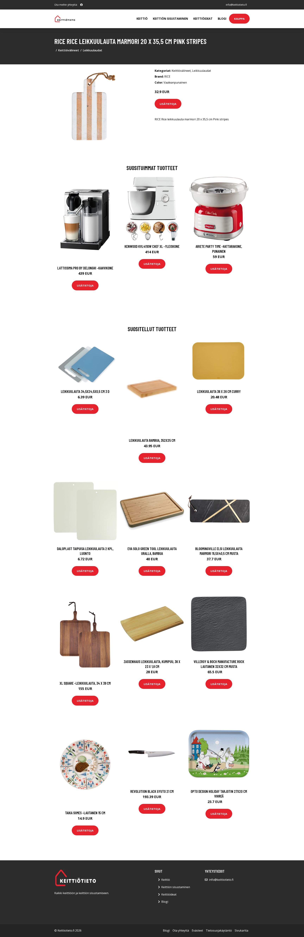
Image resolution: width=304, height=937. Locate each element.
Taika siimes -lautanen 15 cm (85, 813)
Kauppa (239, 18)
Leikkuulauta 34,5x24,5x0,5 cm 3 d (85, 391)
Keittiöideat (203, 19)
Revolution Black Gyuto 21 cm (152, 791)
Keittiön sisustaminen (170, 19)
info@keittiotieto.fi (236, 4)
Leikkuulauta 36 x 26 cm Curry (219, 391)
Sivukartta (241, 930)
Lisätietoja (168, 104)
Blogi (222, 19)
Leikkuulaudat (92, 50)
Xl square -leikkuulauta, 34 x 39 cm (85, 683)
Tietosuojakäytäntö (219, 930)
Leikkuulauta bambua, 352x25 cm (152, 440)
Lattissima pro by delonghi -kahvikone (85, 268)
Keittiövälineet (68, 50)
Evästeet (197, 930)
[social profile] (81, 4)
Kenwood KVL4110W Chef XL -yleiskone (152, 246)
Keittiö (142, 19)
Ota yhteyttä (181, 930)
